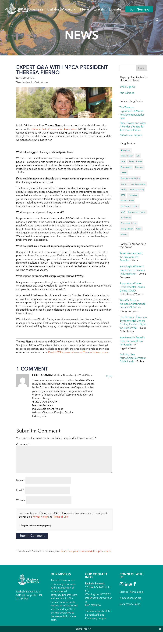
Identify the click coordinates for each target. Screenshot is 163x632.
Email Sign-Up (128, 86)
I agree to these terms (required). (36, 525)
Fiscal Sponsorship (137, 184)
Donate (115, 10)
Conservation (126, 167)
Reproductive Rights (136, 212)
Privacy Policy (40, 516)
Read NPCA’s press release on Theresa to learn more (78, 352)
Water (138, 229)
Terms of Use (60, 516)
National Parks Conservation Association (54, 129)
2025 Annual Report (131, 135)
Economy (139, 167)
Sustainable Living (128, 223)
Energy (124, 173)
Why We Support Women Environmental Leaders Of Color (132, 304)
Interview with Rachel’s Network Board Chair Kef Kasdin (132, 341)
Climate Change (135, 161)
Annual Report (127, 156)
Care (123, 161)
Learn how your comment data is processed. (86, 550)
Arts (138, 156)
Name (20, 480)
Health (124, 189)
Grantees (35, 10)
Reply (109, 376)
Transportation (127, 229)
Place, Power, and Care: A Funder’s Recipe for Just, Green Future (133, 126)
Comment (22, 444)
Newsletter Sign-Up (131, 597)
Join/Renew (139, 9)
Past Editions (127, 92)
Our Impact (125, 206)
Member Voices (127, 201)
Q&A (36, 82)
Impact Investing (137, 189)
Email (20, 490)
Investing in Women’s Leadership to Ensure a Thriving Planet (132, 270)
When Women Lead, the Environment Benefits (131, 257)
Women (45, 82)
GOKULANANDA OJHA (45, 375)
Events (99, 10)
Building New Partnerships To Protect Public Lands (132, 358)
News (84, 10)
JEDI (123, 195)
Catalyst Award (60, 10)
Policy (136, 206)
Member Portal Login (132, 591)
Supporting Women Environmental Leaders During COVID (132, 287)
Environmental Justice (130, 178)
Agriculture (125, 150)
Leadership (27, 82)
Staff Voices (126, 217)
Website (21, 500)
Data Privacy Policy (130, 603)
